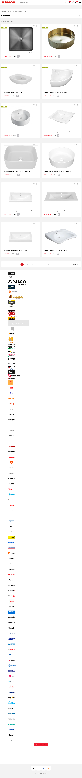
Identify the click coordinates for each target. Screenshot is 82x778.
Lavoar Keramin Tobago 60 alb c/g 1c (15, 250)
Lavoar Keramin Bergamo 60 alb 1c (55, 211)
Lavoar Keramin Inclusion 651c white (56, 250)
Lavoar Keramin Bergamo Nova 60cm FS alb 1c (19, 211)
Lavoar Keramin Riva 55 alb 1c (13, 92)
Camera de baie (17, 11)
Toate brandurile (41, 744)
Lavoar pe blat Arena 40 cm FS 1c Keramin (57, 171)
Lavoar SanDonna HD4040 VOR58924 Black (18, 53)
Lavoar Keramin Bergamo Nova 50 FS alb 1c (58, 132)
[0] (69, 2)
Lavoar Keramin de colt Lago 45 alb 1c (56, 92)
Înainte (74, 264)
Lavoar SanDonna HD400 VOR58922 (56, 53)
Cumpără (18, 56)
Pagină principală (6, 11)
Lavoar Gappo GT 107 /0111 (12, 132)
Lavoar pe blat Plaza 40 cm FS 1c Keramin (17, 171)
